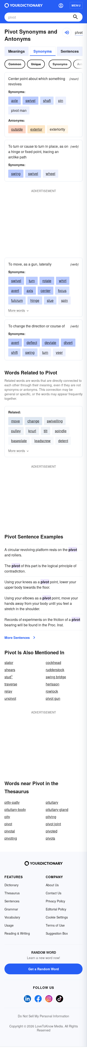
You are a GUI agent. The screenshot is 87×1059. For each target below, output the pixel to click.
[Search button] (75, 17)
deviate (50, 342)
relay (8, 691)
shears (9, 669)
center (45, 290)
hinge (34, 300)
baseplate (19, 440)
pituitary (52, 802)
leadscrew (42, 440)
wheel (50, 173)
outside (17, 129)
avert (15, 290)
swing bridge (56, 676)
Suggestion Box (57, 933)
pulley (16, 430)
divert (68, 342)
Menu (76, 5)
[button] (61, 5)
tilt (45, 430)
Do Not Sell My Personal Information (43, 1016)
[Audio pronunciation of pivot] (66, 32)
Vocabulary (12, 917)
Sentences (70, 51)
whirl (62, 280)
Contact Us (53, 893)
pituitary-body (15, 809)
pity (7, 816)
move (15, 421)
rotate (46, 280)
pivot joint (53, 823)
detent (63, 440)
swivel (30, 100)
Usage (9, 925)
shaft (47, 100)
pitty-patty (12, 802)
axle (14, 100)
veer (59, 352)
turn (32, 280)
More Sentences (17, 637)
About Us (52, 885)
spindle (60, 430)
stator (8, 662)
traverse (10, 684)
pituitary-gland (57, 809)
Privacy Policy (55, 901)
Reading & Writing (17, 933)
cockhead (53, 662)
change (33, 421)
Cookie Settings (57, 917)
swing (16, 173)
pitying (51, 816)
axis (30, 290)
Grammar (11, 909)
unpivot (10, 698)
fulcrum (17, 300)
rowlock (52, 691)
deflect (32, 342)
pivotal (9, 831)
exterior (36, 129)
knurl (32, 430)
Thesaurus (12, 893)
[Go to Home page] (23, 5)
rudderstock (55, 669)
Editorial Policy (56, 909)
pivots (50, 838)
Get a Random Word (43, 969)
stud (8, 676)
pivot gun (53, 698)
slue (50, 300)
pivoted (51, 831)
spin (64, 300)
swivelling (55, 421)
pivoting (10, 838)
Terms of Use (55, 925)
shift (14, 352)
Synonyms (42, 51)
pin (60, 100)
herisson (52, 684)
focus (62, 290)
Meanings (16, 51)
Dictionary (11, 885)
